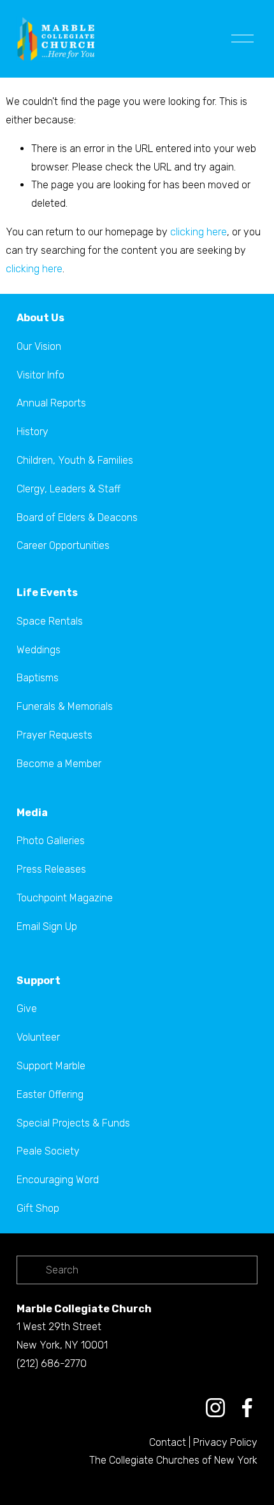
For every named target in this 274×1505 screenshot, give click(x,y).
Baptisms (38, 678)
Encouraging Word (58, 1180)
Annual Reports (51, 403)
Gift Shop (38, 1208)
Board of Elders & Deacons (77, 517)
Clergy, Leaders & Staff (68, 489)
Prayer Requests (54, 735)
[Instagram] (215, 1408)
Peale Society (48, 1151)
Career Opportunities (63, 545)
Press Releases (51, 869)
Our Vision (39, 346)
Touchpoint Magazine (65, 898)
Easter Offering (50, 1094)
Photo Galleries (51, 841)
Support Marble (51, 1066)
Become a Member (59, 764)
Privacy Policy (225, 1442)
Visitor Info (40, 375)
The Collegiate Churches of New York (173, 1460)
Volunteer (38, 1037)
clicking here (198, 232)
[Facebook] (247, 1408)
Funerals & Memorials (65, 706)
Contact (167, 1442)
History (32, 432)
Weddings (39, 650)
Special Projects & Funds (73, 1123)
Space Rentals (50, 621)
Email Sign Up (47, 926)
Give (27, 1008)
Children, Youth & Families (75, 460)
